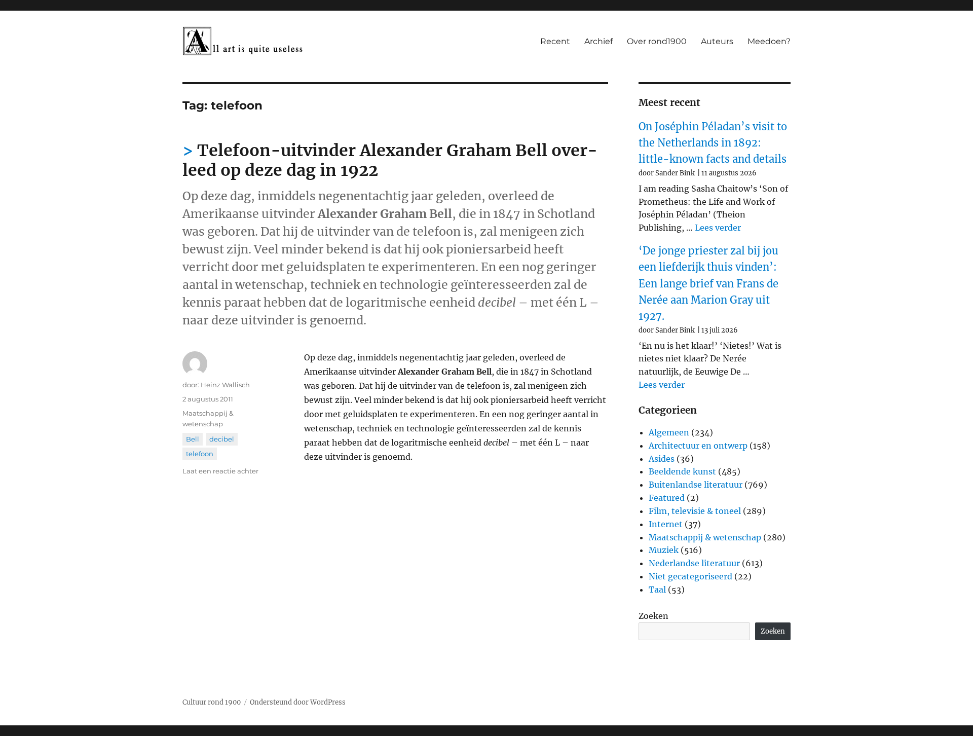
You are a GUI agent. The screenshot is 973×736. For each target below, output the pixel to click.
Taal (657, 589)
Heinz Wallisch (225, 385)
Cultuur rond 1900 (211, 702)
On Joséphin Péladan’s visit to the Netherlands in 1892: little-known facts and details (713, 143)
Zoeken (653, 616)
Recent (555, 41)
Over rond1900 (657, 41)
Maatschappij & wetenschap (705, 537)
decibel (221, 439)
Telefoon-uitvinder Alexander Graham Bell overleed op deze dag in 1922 (389, 160)
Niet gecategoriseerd (690, 576)
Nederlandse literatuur (694, 563)
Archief (598, 41)
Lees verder (718, 228)
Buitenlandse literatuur (695, 485)
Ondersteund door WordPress (298, 702)
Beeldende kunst (682, 471)
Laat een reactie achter (220, 471)
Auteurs (717, 41)
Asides (662, 459)
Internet (666, 524)
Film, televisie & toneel (695, 511)
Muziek (664, 550)
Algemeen (669, 432)
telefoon (199, 454)
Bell (192, 439)
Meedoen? (769, 41)
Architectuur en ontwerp (698, 445)
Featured (667, 498)
